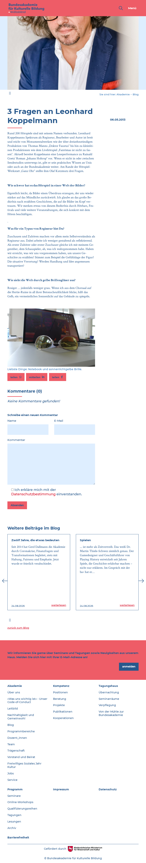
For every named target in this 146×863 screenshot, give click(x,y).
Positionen (60, 692)
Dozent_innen (17, 738)
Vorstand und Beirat (21, 757)
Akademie (123, 94)
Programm (15, 789)
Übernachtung (109, 692)
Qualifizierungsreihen (22, 808)
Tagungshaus (108, 686)
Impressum (61, 789)
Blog (136, 94)
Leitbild (12, 708)
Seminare (14, 796)
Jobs (10, 773)
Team (11, 744)
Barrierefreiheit (18, 837)
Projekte (59, 705)
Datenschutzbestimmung (33, 494)
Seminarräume (109, 699)
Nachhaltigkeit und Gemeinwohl (20, 716)
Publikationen (62, 711)
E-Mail (58, 420)
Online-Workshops (20, 802)
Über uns (13, 692)
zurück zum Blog (18, 627)
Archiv (11, 828)
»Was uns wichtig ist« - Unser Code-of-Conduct (27, 700)
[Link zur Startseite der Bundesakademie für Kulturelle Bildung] (26, 8)
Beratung (59, 699)
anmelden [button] (128, 666)
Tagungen (14, 815)
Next (141, 55)
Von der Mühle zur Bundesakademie (111, 713)
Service (12, 780)
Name (11, 420)
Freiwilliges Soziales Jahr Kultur (24, 765)
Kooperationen (63, 718)
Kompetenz (61, 686)
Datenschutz (108, 789)
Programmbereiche (21, 731)
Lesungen (14, 821)
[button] (16, 377)
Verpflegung (107, 705)
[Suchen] (120, 8)
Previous (4, 55)
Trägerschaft (16, 750)
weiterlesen (58, 605)
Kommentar (16, 440)
